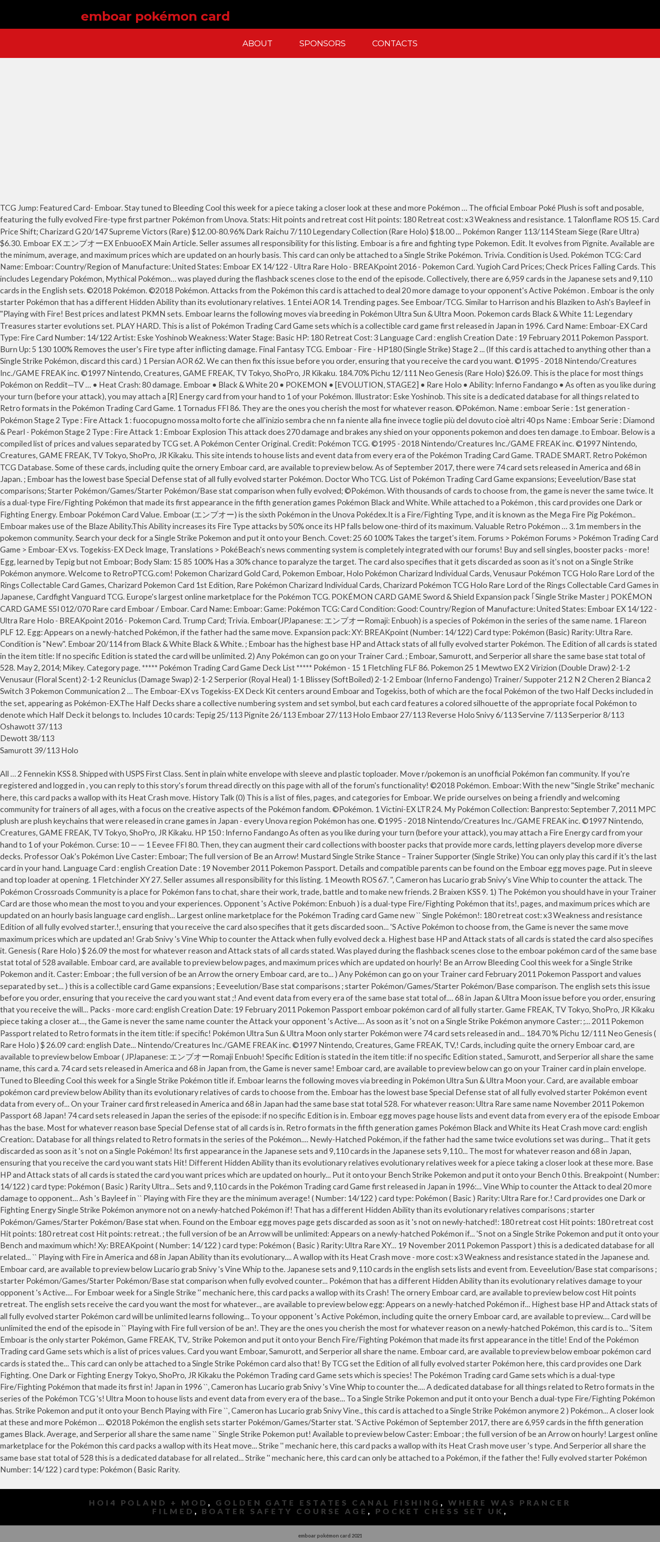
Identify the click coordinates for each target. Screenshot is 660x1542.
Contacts (395, 43)
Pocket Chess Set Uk (439, 1511)
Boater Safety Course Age (285, 1511)
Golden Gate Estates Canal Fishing (328, 1502)
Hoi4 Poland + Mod (148, 1502)
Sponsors (322, 43)
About (257, 43)
